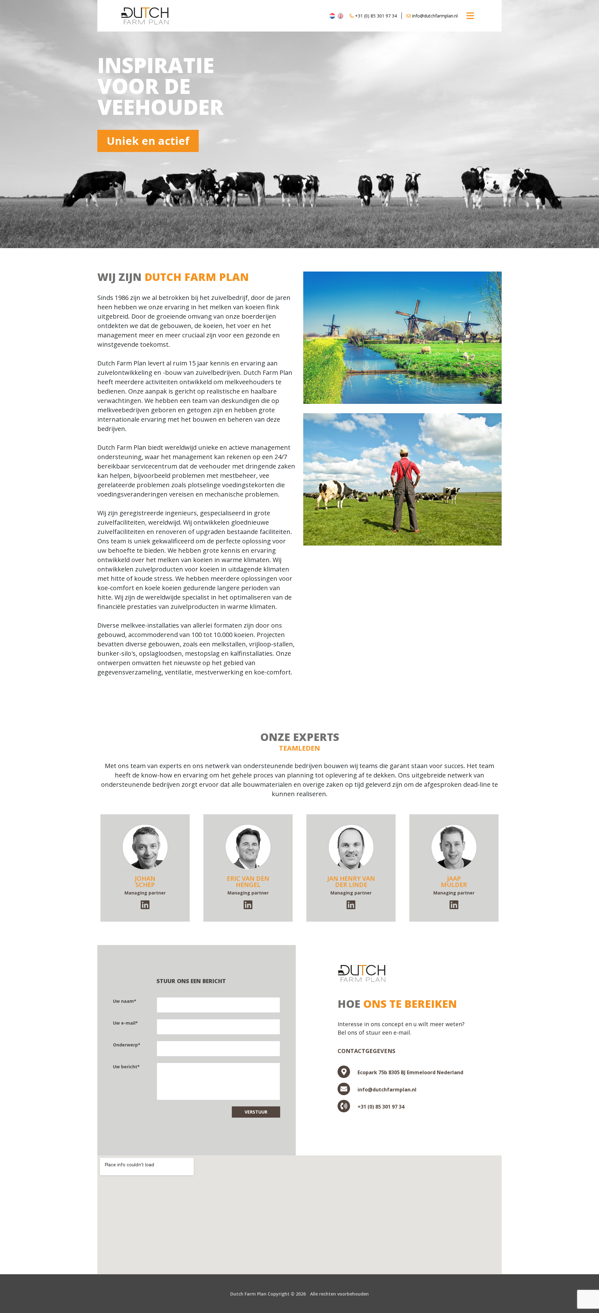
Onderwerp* (126, 1045)
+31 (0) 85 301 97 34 (375, 16)
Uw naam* (124, 1001)
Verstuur (256, 1112)
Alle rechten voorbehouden (339, 1294)
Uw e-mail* (125, 1023)
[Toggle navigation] (470, 16)
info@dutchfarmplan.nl (434, 16)
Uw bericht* (126, 1067)
